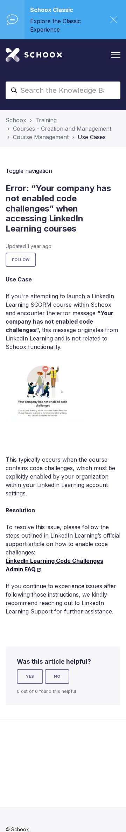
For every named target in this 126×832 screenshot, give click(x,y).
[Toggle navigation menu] (115, 55)
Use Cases (92, 137)
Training (46, 120)
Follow (20, 259)
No (57, 676)
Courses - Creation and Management (62, 128)
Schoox (16, 120)
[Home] (34, 55)
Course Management (41, 137)
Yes (30, 676)
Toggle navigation (29, 170)
